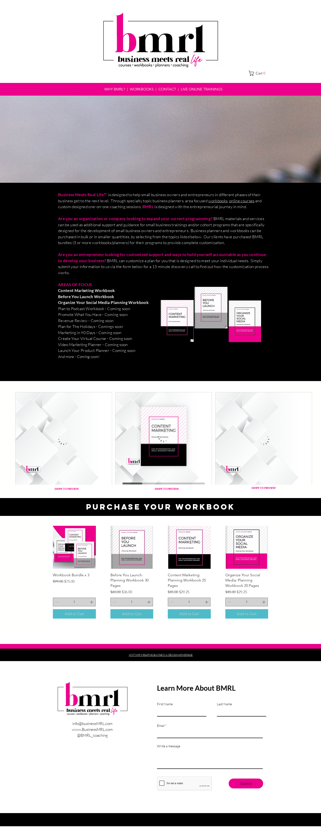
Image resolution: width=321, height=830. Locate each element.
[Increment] (92, 602)
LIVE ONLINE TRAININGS (202, 89)
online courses (241, 200)
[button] (259, 73)
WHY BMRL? (114, 89)
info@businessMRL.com (92, 723)
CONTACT (167, 89)
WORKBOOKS (142, 89)
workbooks (217, 200)
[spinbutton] (74, 602)
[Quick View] (74, 547)
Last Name (224, 704)
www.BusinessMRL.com (92, 729)
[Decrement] (56, 602)
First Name (165, 704)
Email (160, 725)
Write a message (168, 746)
